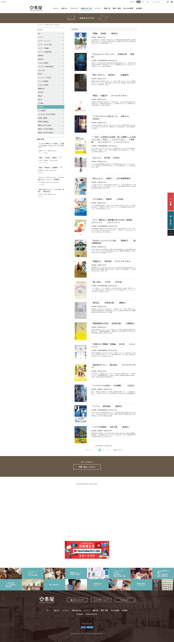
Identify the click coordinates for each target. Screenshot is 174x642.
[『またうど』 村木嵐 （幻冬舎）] (81, 165)
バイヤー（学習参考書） (45, 52)
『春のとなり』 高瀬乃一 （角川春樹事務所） (111, 178)
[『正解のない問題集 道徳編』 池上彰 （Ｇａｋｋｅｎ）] (81, 352)
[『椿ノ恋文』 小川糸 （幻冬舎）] (81, 290)
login (171, 2)
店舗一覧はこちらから (87, 467)
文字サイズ (133, 1)
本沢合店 (75, 29)
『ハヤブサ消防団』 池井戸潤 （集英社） (110, 427)
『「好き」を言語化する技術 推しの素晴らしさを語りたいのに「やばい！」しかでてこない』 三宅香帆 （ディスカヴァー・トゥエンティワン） (113, 139)
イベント (98, 8)
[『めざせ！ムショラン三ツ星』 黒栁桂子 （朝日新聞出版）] (81, 248)
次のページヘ (117, 450)
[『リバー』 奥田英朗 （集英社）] (81, 414)
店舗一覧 (107, 8)
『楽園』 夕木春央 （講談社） (48, 157)
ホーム (56, 8)
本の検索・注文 (171, 201)
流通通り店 (41, 88)
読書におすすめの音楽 (44, 125)
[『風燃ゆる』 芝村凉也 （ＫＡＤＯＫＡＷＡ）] (81, 269)
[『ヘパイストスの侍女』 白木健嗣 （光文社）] (81, 393)
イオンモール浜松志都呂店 (46, 66)
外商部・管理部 (42, 118)
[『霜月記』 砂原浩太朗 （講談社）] (81, 310)
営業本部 (40, 55)
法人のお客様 (128, 8)
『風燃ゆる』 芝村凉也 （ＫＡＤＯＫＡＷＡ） (111, 261)
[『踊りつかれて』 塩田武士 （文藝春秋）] (81, 83)
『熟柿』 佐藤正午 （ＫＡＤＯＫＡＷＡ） (109, 96)
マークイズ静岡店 (43, 81)
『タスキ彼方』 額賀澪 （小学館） (108, 199)
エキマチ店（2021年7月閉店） (47, 114)
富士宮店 (40, 92)
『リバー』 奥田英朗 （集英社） (107, 406)
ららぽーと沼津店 (43, 85)
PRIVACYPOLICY (91, 614)
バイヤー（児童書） (44, 48)
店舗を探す (125, 600)
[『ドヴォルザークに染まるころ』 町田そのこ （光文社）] (81, 124)
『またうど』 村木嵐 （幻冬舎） (106, 158)
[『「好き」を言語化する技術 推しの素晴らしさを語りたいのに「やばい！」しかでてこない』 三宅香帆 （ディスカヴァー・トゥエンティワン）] (81, 145)
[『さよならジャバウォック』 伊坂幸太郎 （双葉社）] (81, 62)
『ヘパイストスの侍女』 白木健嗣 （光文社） (113, 385)
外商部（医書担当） (44, 121)
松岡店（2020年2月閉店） (46, 132)
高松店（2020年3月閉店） (46, 129)
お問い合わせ (171, 221)
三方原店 (40, 103)
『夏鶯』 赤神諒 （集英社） (105, 33)
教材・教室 (117, 8)
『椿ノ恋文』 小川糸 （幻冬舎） (107, 282)
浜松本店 (40, 59)
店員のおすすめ (86, 8)
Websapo (87, 635)
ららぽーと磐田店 (43, 63)
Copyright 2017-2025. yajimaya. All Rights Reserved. (87, 633)
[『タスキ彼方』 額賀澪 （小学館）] (81, 207)
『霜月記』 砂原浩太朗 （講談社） (109, 303)
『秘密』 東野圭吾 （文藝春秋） (48, 167)
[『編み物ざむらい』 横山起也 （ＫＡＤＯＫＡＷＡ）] (81, 373)
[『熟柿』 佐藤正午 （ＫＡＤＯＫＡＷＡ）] (81, 103)
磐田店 (40, 96)
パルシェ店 (41, 70)
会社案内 (139, 8)
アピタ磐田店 (42, 110)
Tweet (91, 627)
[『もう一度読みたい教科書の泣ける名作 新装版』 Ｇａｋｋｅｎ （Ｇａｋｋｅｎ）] (81, 228)
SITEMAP (80, 614)
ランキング (74, 8)
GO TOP (171, 233)
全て (39, 33)
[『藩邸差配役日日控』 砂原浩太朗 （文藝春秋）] (81, 331)
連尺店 (40, 99)
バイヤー (40, 37)
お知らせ (64, 8)
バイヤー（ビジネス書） (45, 44)
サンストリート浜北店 (44, 77)
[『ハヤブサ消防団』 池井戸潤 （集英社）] (81, 435)
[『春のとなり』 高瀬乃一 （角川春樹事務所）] (81, 186)
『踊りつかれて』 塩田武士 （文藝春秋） (110, 75)
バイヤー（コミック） (44, 41)
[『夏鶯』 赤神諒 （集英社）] (81, 41)
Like (84, 627)
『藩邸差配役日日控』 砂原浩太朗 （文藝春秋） (113, 323)
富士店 (40, 74)
